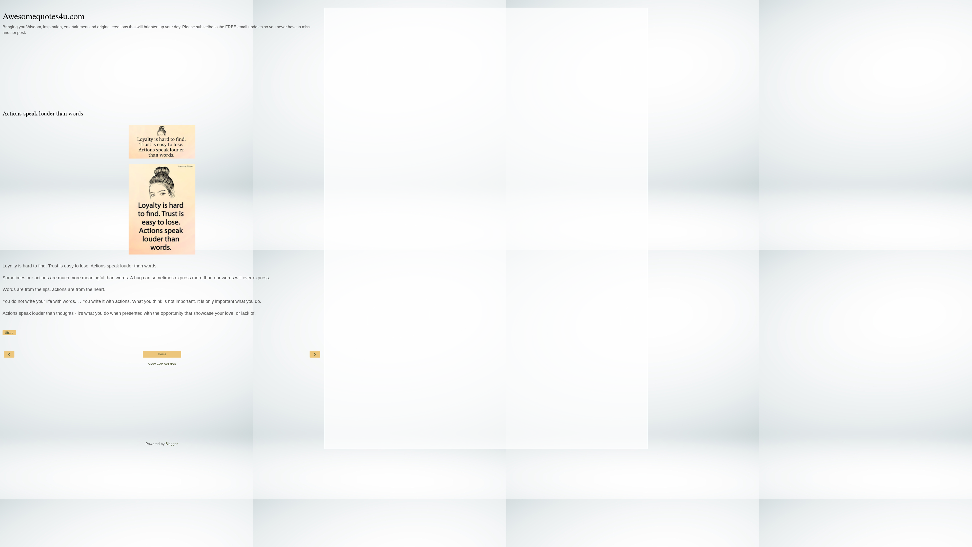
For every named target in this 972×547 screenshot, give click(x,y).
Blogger (172, 444)
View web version (162, 364)
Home (162, 354)
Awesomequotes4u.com (44, 16)
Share (9, 333)
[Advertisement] (162, 72)
